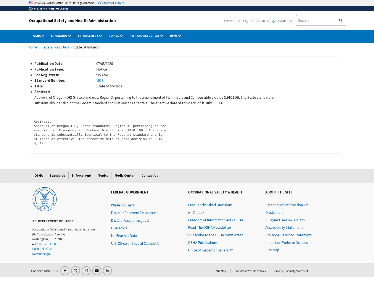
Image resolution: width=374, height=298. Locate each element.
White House (121, 205)
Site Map (272, 250)
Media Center (125, 175)
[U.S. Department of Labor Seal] (45, 199)
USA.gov (117, 228)
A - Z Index (196, 212)
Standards (59, 36)
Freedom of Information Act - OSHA (215, 220)
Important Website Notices (286, 242)
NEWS (174, 36)
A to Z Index (260, 21)
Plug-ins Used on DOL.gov (285, 220)
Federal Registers (55, 47)
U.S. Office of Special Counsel (133, 243)
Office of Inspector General (209, 250)
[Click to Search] (340, 20)
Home (32, 47)
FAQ (245, 21)
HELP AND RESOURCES (144, 36)
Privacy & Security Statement (288, 235)
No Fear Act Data (124, 235)
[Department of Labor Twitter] (75, 270)
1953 (99, 80)
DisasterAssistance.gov (128, 220)
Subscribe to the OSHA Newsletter (215, 235)
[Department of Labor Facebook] (64, 270)
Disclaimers (274, 212)
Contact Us (232, 21)
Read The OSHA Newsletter (209, 227)
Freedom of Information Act (287, 205)
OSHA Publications (203, 242)
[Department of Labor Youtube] (96, 270)
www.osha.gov (41, 254)
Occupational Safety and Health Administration (72, 20)
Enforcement (88, 36)
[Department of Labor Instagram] (86, 270)
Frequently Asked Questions (210, 205)
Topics (114, 36)
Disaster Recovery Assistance (133, 212)
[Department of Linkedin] (107, 270)
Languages (284, 21)
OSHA (37, 36)
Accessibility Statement (284, 227)
